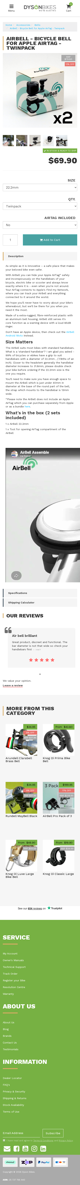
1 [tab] (40, 674)
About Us (8, 1022)
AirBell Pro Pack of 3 (57, 816)
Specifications (17, 592)
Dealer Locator (12, 1078)
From (64, 726)
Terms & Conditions (43, 1140)
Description (15, 256)
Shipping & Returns (14, 1098)
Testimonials (10, 1049)
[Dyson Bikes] (40, 8)
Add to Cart (52, 240)
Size (71, 180)
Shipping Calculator (21, 602)
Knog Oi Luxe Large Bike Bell (20, 875)
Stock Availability (13, 1104)
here (27, 406)
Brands (7, 1035)
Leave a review (13, 685)
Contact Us (10, 1042)
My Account (10, 953)
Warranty (8, 993)
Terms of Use (11, 1111)
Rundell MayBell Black (21, 816)
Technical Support (14, 966)
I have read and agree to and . (40, 1140)
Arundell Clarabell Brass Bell (19, 759)
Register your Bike (14, 980)
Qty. (71, 199)
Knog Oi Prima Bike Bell (56, 759)
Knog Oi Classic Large (58, 874)
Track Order (10, 973)
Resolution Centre (14, 987)
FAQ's (6, 1084)
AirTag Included (59, 218)
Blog (6, 1029)
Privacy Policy (66, 1140)
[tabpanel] (41, 648)
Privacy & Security (14, 1091)
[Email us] (7, 1148)
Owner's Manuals (13, 960)
